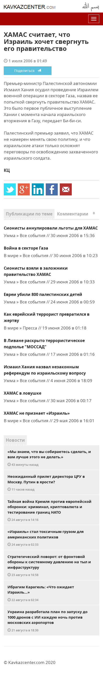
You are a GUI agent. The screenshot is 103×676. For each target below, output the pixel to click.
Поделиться (26, 70)
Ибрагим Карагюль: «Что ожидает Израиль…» (41, 593)
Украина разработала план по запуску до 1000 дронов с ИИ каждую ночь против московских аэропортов (48, 620)
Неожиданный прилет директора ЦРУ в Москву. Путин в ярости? (46, 482)
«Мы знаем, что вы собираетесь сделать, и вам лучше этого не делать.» (49, 458)
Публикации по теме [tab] (29, 214)
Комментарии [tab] (76, 214)
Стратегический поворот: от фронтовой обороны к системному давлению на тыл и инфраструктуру (49, 565)
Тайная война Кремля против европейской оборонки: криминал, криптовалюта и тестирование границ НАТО (50, 510)
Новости (15, 440)
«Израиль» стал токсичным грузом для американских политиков (46, 537)
